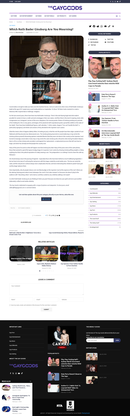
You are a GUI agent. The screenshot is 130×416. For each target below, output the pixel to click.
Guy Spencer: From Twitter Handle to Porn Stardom (110, 120)
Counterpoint (105, 189)
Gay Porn (14, 16)
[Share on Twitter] (51, 215)
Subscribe (47, 199)
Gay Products (61, 16)
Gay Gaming (73, 16)
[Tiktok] (120, 1)
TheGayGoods (85, 413)
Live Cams (18, 1)
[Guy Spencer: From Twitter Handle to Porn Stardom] (72, 253)
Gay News (38, 16)
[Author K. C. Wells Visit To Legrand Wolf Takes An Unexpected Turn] (94, 109)
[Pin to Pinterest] (53, 215)
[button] (12, 258)
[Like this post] (47, 215)
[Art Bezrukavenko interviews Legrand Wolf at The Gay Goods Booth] (94, 133)
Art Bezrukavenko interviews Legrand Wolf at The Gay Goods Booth (111, 133)
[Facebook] (110, 1)
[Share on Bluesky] (57, 215)
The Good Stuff (105, 218)
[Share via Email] (59, 215)
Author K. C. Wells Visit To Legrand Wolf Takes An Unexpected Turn (110, 108)
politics (13, 208)
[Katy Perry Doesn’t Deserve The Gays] (94, 97)
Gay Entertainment (26, 16)
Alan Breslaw (19, 32)
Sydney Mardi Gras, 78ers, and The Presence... (21, 386)
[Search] (120, 16)
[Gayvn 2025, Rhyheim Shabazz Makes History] (46, 253)
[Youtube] (117, 1)
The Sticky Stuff (105, 223)
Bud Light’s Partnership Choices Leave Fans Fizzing (20, 409)
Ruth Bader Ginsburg (24, 208)
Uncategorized (105, 227)
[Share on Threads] (55, 215)
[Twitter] (112, 1)
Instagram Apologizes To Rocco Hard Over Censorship (21, 397)
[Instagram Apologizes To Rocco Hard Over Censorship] (6, 397)
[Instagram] (115, 1)
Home (11, 22)
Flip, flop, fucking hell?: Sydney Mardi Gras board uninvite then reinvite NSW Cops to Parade (103, 83)
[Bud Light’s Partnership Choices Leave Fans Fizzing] (6, 409)
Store (11, 1)
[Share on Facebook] (49, 215)
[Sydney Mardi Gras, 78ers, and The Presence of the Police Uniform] (6, 388)
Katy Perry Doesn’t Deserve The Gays (109, 95)
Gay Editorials (49, 16)
